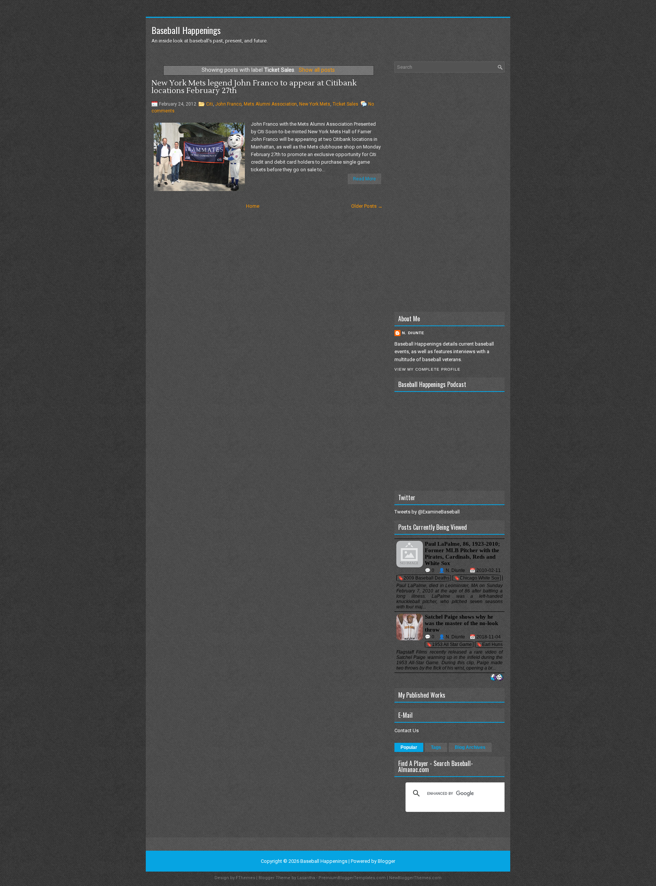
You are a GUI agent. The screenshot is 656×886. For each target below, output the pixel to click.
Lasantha (306, 877)
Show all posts (317, 70)
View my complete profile (427, 369)
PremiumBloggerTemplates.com (352, 877)
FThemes (245, 877)
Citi (209, 104)
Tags (436, 747)
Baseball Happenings (186, 30)
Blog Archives (470, 747)
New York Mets (314, 104)
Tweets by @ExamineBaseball (427, 512)
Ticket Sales (345, 104)
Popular (409, 747)
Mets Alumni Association (270, 104)
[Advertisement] (449, 192)
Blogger (386, 861)
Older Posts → (367, 206)
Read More (364, 179)
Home (252, 206)
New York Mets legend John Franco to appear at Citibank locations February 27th (253, 87)
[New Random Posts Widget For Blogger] (497, 677)
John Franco (228, 104)
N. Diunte (413, 333)
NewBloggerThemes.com (415, 877)
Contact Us (406, 730)
